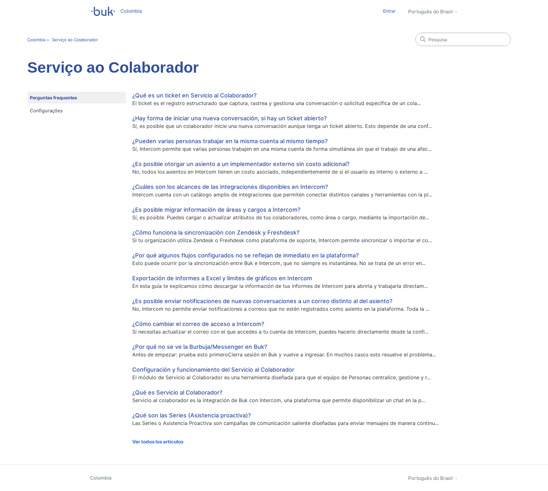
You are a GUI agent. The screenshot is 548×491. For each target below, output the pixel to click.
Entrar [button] (389, 11)
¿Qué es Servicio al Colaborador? (177, 392)
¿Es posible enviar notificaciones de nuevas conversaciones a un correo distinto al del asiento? (262, 301)
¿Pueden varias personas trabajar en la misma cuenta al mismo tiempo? (230, 141)
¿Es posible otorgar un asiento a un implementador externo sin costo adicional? (240, 164)
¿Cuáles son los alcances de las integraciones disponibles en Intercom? (230, 186)
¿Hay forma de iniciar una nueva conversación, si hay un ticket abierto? (229, 118)
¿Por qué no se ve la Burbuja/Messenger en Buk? (199, 346)
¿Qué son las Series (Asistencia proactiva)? (191, 415)
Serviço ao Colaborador (75, 39)
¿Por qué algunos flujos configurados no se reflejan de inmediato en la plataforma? (245, 255)
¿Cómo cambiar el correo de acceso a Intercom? (198, 324)
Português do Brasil (431, 11)
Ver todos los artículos (157, 442)
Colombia (36, 39)
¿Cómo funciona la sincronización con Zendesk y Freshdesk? (215, 232)
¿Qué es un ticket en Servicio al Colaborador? (194, 95)
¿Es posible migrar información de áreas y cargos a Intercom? (216, 209)
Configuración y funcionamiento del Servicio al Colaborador (213, 369)
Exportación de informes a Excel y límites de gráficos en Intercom (222, 278)
